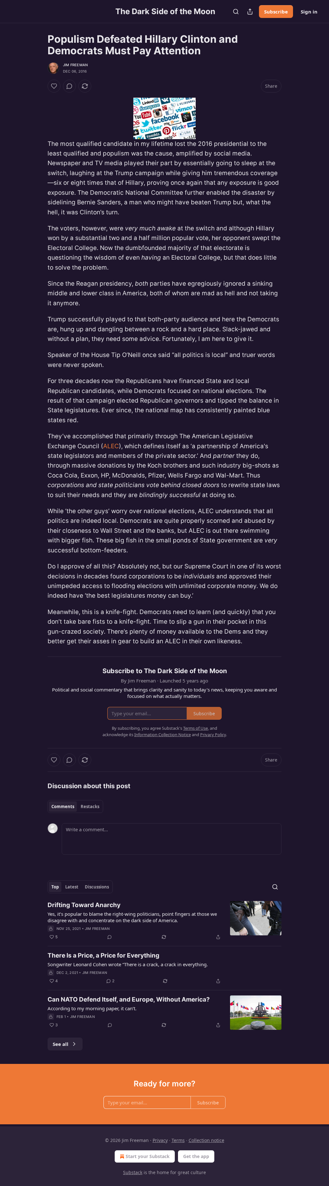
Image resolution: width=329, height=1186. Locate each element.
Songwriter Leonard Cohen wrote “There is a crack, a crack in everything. (128, 964)
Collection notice (206, 1140)
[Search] (235, 11)
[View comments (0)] (69, 86)
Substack (132, 1172)
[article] (164, 920)
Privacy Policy (213, 734)
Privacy (160, 1140)
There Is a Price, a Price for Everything (103, 955)
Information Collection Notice (162, 734)
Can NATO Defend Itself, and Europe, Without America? (129, 999)
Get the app (196, 1156)
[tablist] (75, 806)
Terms (178, 1140)
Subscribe (276, 11)
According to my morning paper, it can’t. (92, 1008)
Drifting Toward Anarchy (84, 905)
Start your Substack (148, 1156)
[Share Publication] (250, 11)
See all (60, 1044)
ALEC (111, 446)
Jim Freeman (75, 65)
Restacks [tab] (90, 806)
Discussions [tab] (97, 887)
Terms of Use (195, 728)
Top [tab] (55, 887)
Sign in (309, 11)
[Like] (54, 86)
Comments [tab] (62, 806)
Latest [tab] (71, 887)
